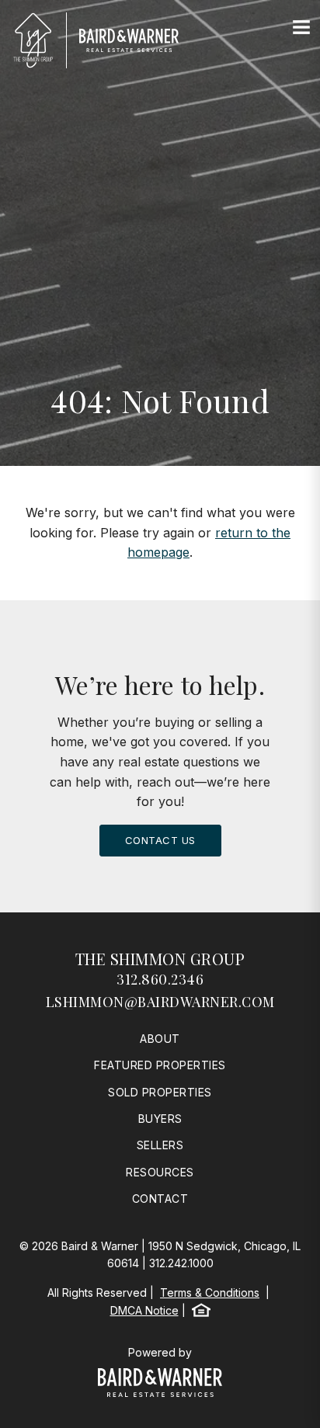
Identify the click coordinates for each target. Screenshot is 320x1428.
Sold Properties (160, 1092)
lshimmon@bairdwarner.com (160, 1001)
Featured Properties (160, 1065)
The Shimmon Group (160, 958)
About (160, 1038)
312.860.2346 (160, 979)
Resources (160, 1172)
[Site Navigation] (301, 28)
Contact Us (160, 840)
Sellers (160, 1145)
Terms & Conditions (209, 1292)
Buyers (160, 1118)
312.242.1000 (181, 1263)
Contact (160, 1198)
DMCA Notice (144, 1310)
